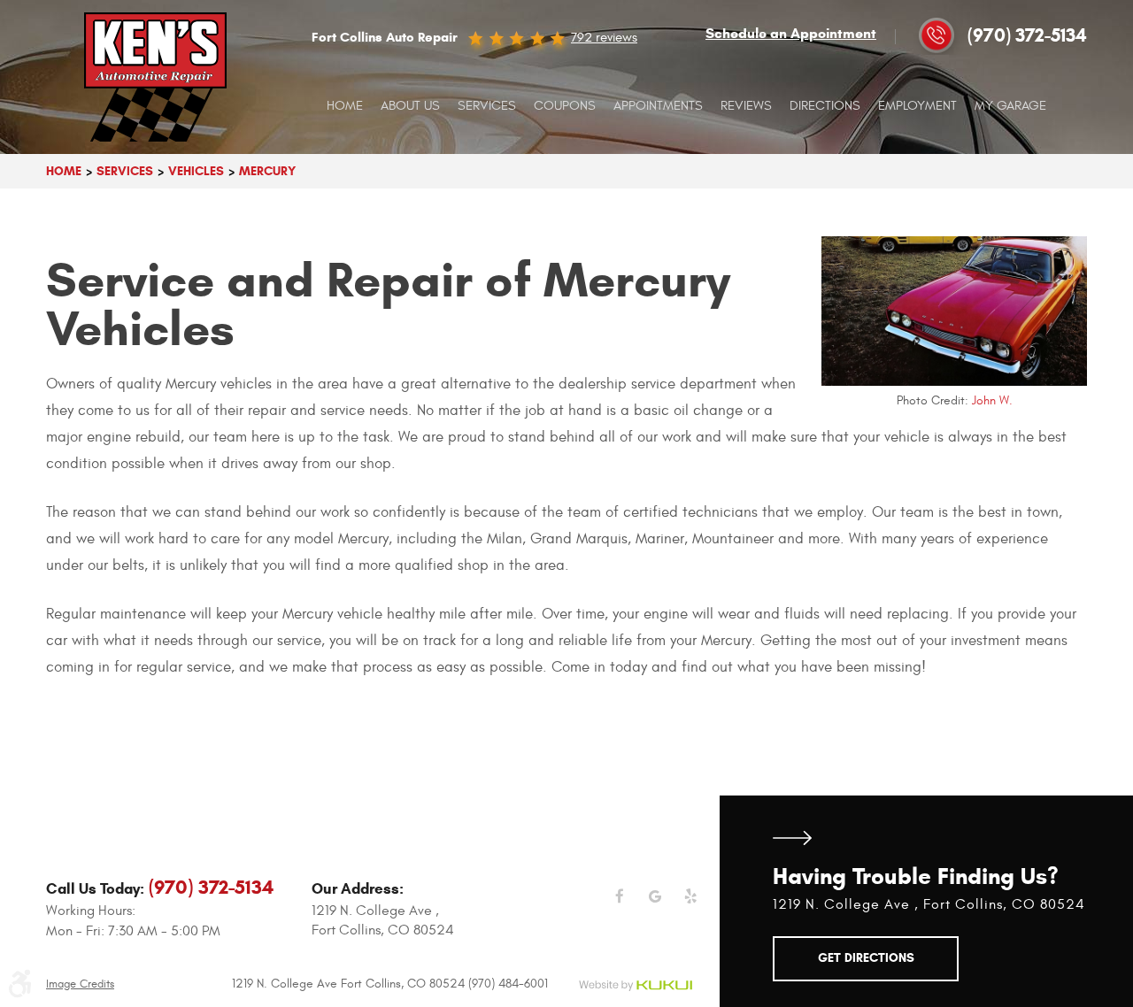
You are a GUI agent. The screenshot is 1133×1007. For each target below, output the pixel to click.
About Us (410, 105)
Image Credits (80, 984)
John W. (992, 400)
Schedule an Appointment (790, 34)
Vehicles (196, 171)
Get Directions (792, 838)
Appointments (658, 105)
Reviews (746, 105)
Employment (917, 105)
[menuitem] (345, 106)
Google (655, 907)
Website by (635, 986)
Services (487, 105)
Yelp (690, 907)
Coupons (565, 105)
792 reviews (604, 37)
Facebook (619, 907)
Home (345, 105)
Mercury (267, 171)
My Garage (1010, 105)
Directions (825, 105)
